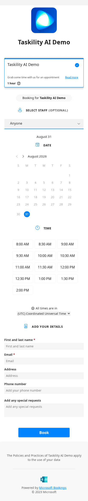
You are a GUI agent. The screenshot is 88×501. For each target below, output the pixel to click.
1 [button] (69, 175)
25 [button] (35, 204)
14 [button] (61, 190)
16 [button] (18, 197)
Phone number (15, 384)
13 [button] (52, 190)
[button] (17, 156)
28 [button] (61, 204)
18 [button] (35, 197)
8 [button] (69, 183)
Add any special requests (22, 400)
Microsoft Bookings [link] (52, 488)
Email (8, 354)
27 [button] (52, 204)
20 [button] (52, 197)
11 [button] (35, 190)
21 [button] (61, 197)
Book (44, 432)
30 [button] (18, 214)
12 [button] (44, 190)
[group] (44, 267)
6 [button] (52, 183)
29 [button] (69, 204)
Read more (71, 77)
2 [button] (18, 183)
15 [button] (69, 190)
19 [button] (44, 197)
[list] (44, 73)
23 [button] (18, 204)
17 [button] (27, 197)
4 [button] (35, 183)
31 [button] (27, 214)
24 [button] (27, 204)
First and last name (18, 340)
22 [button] (69, 197)
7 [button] (61, 183)
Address (10, 369)
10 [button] (27, 190)
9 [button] (18, 190)
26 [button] (44, 204)
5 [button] (44, 183)
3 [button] (27, 183)
